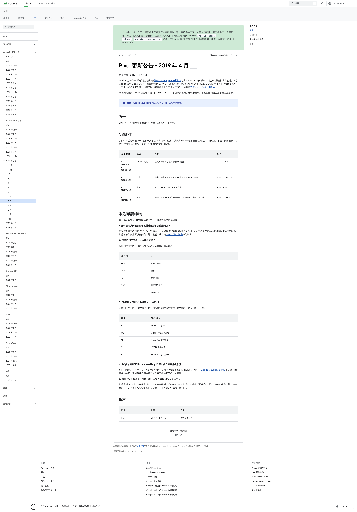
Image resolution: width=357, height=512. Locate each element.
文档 (26, 3)
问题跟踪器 (256, 490)
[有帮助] (232, 55)
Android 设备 (80, 18)
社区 (57, 506)
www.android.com (260, 476)
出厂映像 (45, 485)
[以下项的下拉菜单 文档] (32, 3)
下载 (43, 476)
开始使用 (21, 18)
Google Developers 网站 (144, 103)
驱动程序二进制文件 (49, 490)
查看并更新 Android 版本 (202, 87)
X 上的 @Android (153, 468)
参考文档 (110, 18)
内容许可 (140, 446)
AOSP (121, 55)
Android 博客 (152, 476)
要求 (43, 472)
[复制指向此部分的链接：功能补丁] (135, 135)
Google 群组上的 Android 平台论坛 (161, 485)
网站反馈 (96, 506)
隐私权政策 (84, 506)
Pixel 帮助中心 (258, 472)
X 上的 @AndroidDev (155, 472)
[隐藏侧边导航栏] (33, 507)
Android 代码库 (47, 468)
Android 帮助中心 (259, 468)
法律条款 (66, 506)
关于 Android (47, 506)
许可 (75, 506)
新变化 (6, 18)
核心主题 (49, 18)
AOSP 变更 (128, 42)
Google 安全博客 (153, 481)
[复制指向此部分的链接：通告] (128, 117)
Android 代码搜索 (47, 3)
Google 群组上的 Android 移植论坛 (161, 494)
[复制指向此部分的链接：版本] (128, 400)
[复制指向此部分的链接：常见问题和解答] (145, 214)
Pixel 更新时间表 (174, 234)
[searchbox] (18, 27)
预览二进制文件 (48, 481)
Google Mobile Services (262, 481)
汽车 (96, 18)
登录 (352, 3)
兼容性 (63, 18)
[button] (16, 44)
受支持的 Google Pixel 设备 (167, 80)
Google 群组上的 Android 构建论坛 (161, 490)
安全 (35, 18)
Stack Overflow (258, 485)
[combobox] (303, 3)
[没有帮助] (236, 55)
